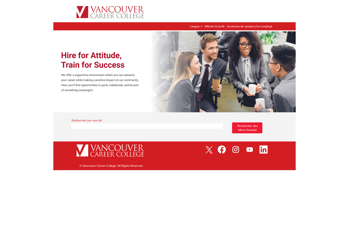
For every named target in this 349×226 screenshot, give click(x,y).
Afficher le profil (214, 26)
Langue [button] (195, 26)
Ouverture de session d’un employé (249, 26)
